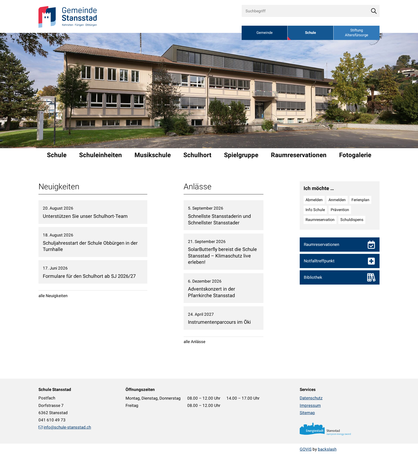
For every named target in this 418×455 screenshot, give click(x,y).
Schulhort (197, 155)
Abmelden (314, 200)
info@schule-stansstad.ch (67, 427)
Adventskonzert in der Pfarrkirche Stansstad (211, 292)
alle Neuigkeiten (52, 295)
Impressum (310, 405)
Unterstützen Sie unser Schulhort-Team (85, 216)
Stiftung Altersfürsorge (356, 32)
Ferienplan (360, 200)
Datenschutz (311, 398)
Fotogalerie (355, 155)
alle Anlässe (194, 341)
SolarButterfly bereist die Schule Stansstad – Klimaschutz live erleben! (222, 255)
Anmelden (337, 200)
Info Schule (315, 209)
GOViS (306, 449)
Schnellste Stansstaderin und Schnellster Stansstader (219, 219)
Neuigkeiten (58, 186)
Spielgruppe (241, 155)
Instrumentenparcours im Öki (219, 322)
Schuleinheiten (100, 155)
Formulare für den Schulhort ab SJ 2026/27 (89, 276)
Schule (310, 33)
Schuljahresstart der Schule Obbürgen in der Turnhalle (90, 246)
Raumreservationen (299, 155)
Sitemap (307, 412)
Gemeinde (264, 33)
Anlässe (197, 186)
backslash (327, 449)
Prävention (340, 209)
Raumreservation (320, 219)
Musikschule (152, 155)
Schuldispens (351, 219)
